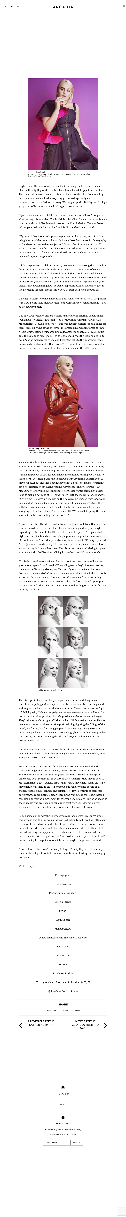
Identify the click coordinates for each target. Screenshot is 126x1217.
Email (77, 1011)
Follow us (63, 1104)
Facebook (51, 1011)
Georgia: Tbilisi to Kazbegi (85, 1025)
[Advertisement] (63, 55)
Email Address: (51, 1143)
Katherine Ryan (41, 1023)
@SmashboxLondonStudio (63, 991)
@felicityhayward (28, 866)
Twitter (65, 1011)
